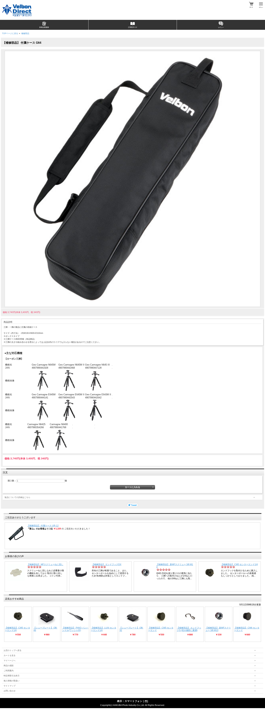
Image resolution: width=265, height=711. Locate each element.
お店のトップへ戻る (12, 650)
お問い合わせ (10, 691)
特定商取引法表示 (11, 676)
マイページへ (10, 660)
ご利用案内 (9, 670)
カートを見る (10, 655)
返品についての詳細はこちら (17, 497)
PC (146, 701)
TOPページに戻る (10, 33)
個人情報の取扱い (11, 681)
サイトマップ (10, 686)
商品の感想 (9, 665)
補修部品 (25, 33)
